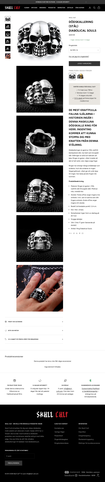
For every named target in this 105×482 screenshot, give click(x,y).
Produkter (51, 7)
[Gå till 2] (8, 26)
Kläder (26, 7)
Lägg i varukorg (84, 63)
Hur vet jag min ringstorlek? (79, 56)
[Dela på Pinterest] (79, 233)
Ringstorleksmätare (61, 443)
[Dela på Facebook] (74, 233)
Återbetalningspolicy (86, 439)
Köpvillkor (82, 432)
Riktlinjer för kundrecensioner (89, 443)
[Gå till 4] (8, 41)
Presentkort (58, 436)
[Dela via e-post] (82, 233)
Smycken (34, 7)
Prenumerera (13, 463)
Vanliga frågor (59, 432)
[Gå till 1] (8, 19)
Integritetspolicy (85, 436)
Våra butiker (79, 7)
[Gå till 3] (8, 34)
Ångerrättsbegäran (61, 439)
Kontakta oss (59, 428)
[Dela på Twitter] (77, 233)
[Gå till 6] (8, 56)
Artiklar (70, 7)
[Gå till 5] (8, 49)
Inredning (42, 7)
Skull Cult (72, 17)
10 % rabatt (78, 98)
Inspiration (61, 7)
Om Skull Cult (84, 428)
